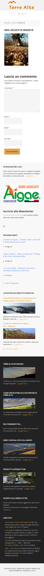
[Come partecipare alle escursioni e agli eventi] (19, 404)
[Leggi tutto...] (23, 319)
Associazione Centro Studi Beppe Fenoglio (19, 522)
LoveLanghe (9, 530)
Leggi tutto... (30, 176)
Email (6, 128)
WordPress (26, 571)
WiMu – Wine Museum (13, 548)
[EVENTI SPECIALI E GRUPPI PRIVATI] (19, 449)
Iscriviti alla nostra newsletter (13, 215)
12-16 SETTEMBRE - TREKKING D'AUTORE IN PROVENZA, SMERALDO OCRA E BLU (19, 269)
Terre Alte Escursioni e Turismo (22, 5)
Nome (7, 117)
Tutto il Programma (12, 283)
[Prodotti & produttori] (19, 479)
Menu (23, 13)
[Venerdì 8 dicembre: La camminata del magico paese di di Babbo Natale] (19, 309)
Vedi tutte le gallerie (11, 349)
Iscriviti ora (7, 510)
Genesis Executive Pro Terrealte (27, 569)
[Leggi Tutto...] (23, 383)
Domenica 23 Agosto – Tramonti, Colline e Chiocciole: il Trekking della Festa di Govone (22, 241)
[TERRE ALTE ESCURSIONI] (19, 373)
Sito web (7, 139)
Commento (8, 88)
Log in (33, 571)
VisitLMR (8, 540)
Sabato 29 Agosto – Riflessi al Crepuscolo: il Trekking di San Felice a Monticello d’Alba (21, 255)
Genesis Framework (15, 571)
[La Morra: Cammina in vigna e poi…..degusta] (19, 334)
